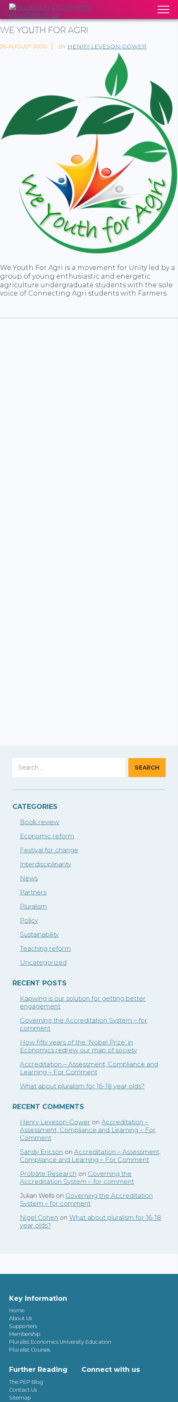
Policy (29, 920)
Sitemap (20, 1398)
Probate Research (48, 1174)
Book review (39, 822)
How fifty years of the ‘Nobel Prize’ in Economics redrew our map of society (78, 1046)
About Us (20, 1318)
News (29, 878)
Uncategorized (43, 962)
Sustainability (39, 934)
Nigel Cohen (39, 1217)
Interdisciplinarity (45, 864)
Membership (24, 1334)
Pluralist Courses (29, 1350)
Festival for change (49, 850)
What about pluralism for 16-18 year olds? (82, 1086)
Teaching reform (45, 948)
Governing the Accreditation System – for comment (77, 1177)
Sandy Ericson (41, 1152)
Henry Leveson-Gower (107, 46)
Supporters (23, 1326)
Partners (33, 892)
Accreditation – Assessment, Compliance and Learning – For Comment (89, 1068)
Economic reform (47, 836)
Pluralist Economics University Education (60, 1342)
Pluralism (33, 906)
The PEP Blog (26, 1382)
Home (16, 1310)
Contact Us (23, 1390)
